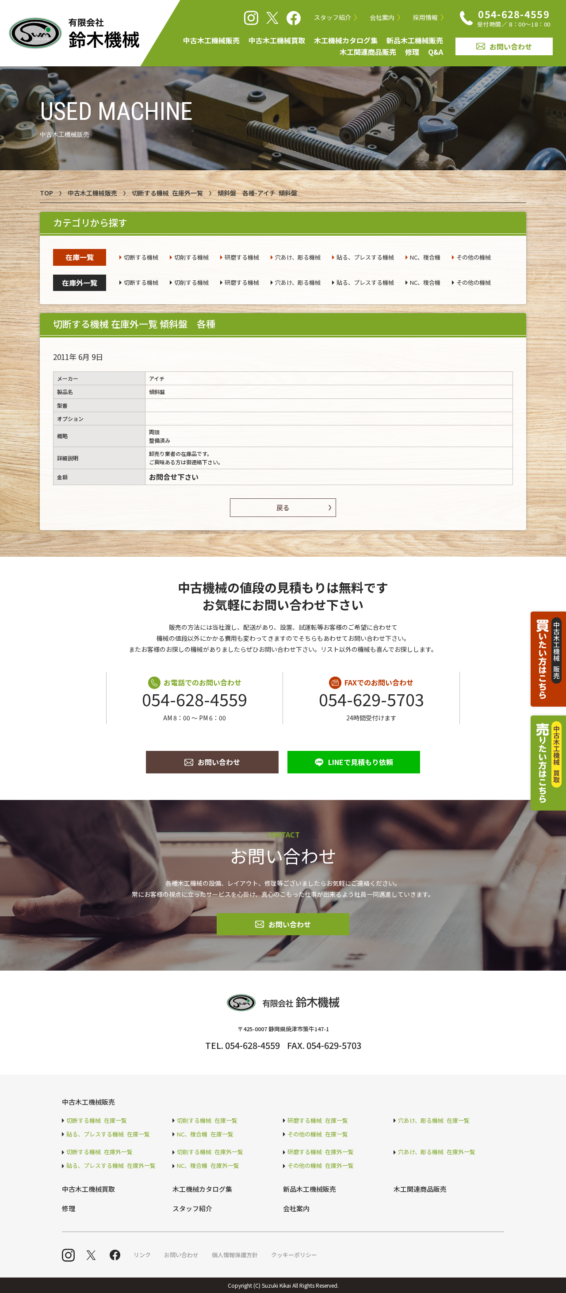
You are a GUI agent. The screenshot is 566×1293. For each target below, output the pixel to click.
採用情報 (425, 17)
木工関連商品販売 (368, 51)
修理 (412, 51)
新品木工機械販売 (414, 40)
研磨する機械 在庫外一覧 (320, 1152)
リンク (142, 1255)
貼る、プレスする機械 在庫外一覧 (111, 1165)
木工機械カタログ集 (346, 40)
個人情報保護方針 (235, 1255)
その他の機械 (473, 257)
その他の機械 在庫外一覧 (320, 1165)
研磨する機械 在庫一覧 (317, 1120)
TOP (46, 192)
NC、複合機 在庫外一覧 (208, 1165)
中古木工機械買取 (277, 40)
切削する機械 (191, 257)
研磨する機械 (242, 257)
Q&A (435, 51)
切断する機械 (141, 257)
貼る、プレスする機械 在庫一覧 (108, 1134)
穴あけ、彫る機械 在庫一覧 (434, 1120)
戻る (283, 507)
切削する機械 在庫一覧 (207, 1120)
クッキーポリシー (294, 1255)
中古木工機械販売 (211, 40)
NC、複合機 (425, 257)
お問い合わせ (511, 46)
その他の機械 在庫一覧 (317, 1134)
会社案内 (382, 17)
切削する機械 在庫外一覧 (210, 1152)
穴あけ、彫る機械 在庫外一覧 (436, 1152)
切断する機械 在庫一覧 (96, 1120)
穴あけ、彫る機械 (298, 257)
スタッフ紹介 (332, 17)
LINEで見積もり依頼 (360, 762)
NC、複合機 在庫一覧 (205, 1134)
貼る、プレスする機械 (365, 257)
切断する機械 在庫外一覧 (167, 192)
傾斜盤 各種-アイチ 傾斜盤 (257, 192)
